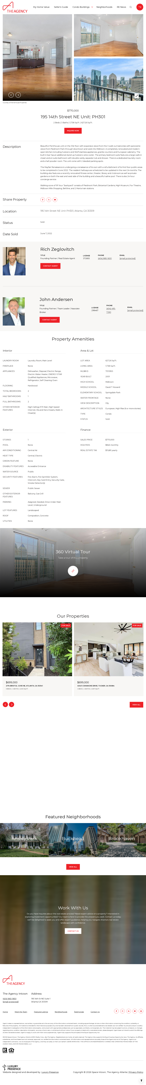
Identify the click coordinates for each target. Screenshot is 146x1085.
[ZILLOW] (141, 1011)
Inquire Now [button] (73, 131)
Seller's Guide (61, 7)
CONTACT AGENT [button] (50, 266)
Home (5, 1012)
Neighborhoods (104, 7)
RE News (121, 7)
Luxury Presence (50, 1072)
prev (5, 704)
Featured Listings (41, 1012)
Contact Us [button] (73, 931)
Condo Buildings (81, 7)
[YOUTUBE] (135, 1011)
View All (136, 705)
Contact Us (95, 1012)
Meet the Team (21, 1012)
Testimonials (79, 1012)
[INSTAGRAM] (122, 1011)
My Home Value (41, 7)
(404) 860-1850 (9, 999)
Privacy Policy (136, 1072)
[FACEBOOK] (116, 1011)
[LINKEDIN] (128, 1011)
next (11, 704)
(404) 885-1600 (105, 258)
